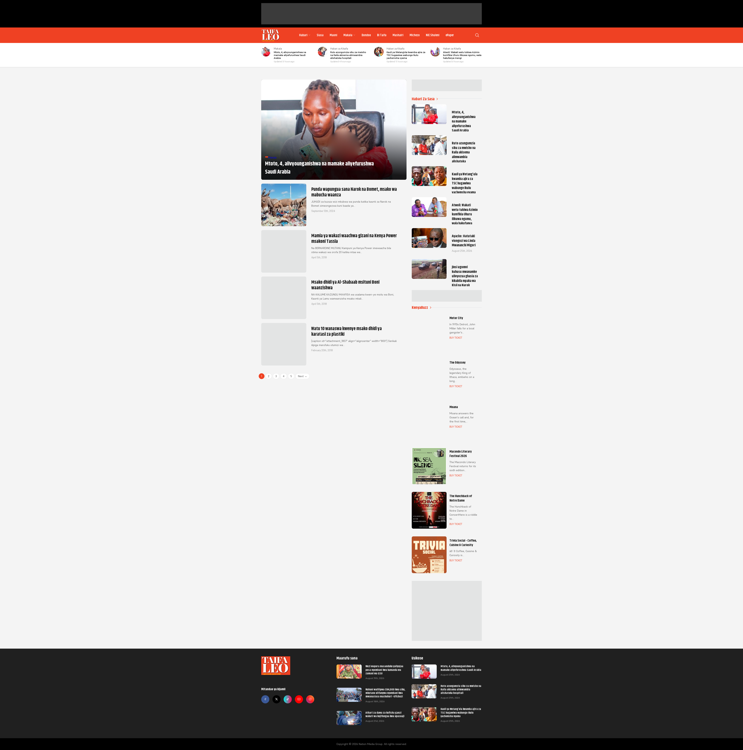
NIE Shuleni (432, 35)
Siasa (320, 35)
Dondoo (366, 35)
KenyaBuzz (420, 307)
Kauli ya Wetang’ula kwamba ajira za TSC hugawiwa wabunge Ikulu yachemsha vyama (461, 712)
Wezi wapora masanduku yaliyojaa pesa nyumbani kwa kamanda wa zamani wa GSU (384, 670)
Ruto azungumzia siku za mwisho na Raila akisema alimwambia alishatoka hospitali (461, 689)
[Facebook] (265, 699)
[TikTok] (287, 699)
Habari (303, 35)
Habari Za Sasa (423, 99)
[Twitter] (276, 699)
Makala (347, 35)
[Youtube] (299, 699)
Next (302, 376)
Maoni (333, 35)
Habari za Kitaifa (339, 48)
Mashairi (398, 35)
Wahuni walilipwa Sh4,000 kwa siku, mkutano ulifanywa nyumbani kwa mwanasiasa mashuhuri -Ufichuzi (385, 693)
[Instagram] (310, 699)
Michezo (415, 35)
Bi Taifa (381, 35)
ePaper (450, 35)
